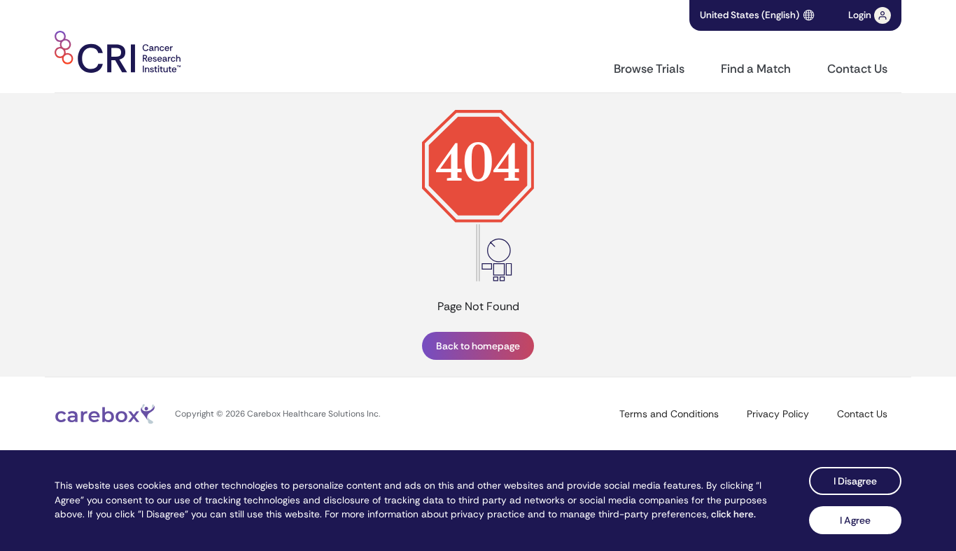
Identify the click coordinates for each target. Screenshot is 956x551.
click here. (733, 514)
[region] (478, 235)
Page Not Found (478, 306)
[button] (869, 15)
